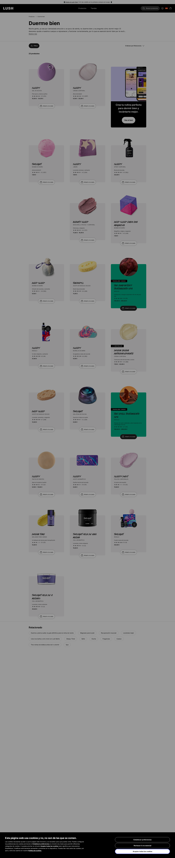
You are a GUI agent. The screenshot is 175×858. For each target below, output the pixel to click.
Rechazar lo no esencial (142, 846)
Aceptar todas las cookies (142, 851)
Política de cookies (35, 850)
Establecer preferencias (142, 840)
